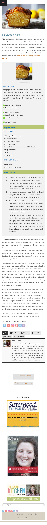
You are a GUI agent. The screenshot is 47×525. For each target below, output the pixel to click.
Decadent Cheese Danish (23, 377)
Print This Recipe (25, 82)
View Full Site (23, 518)
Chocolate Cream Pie (23, 383)
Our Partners (23, 397)
